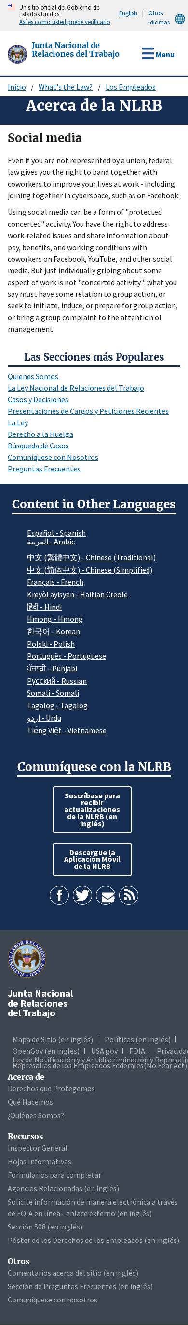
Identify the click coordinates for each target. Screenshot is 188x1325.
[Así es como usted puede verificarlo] (2, 15)
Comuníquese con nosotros (52, 1299)
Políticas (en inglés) (138, 1039)
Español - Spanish (56, 533)
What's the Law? (66, 87)
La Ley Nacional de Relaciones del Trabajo (76, 388)
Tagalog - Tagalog (57, 705)
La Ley (18, 422)
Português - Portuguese (66, 656)
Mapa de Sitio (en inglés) (53, 1039)
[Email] (105, 895)
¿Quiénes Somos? (36, 1115)
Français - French (55, 582)
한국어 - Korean (53, 631)
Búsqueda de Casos (38, 445)
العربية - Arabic (51, 542)
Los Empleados (131, 87)
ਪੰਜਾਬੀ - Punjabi (52, 668)
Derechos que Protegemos (51, 1088)
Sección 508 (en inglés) (45, 1226)
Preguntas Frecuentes (44, 468)
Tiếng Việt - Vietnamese (67, 730)
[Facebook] (59, 895)
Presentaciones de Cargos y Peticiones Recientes (88, 411)
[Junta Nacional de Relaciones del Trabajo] (18, 53)
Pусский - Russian (57, 681)
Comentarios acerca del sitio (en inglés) (73, 1272)
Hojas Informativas (39, 1161)
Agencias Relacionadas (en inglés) (63, 1188)
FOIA (137, 1051)
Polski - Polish (51, 644)
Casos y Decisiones (38, 399)
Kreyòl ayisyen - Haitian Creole (77, 594)
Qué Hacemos (30, 1102)
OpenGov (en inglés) (46, 1051)
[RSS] (128, 895)
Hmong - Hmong (55, 619)
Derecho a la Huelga (40, 434)
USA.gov (104, 1051)
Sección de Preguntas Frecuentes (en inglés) (80, 1286)
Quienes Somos (33, 376)
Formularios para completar (54, 1175)
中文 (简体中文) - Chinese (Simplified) (89, 570)
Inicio (17, 87)
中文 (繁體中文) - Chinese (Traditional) (91, 557)
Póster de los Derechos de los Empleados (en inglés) (93, 1240)
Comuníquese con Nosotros (53, 457)
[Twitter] (82, 895)
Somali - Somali (53, 693)
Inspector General (37, 1148)
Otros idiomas (159, 17)
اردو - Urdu (44, 718)
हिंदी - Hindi (44, 607)
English (128, 13)
